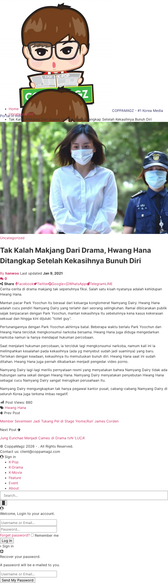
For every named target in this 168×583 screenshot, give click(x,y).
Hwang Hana (15, 407)
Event (13, 483)
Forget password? (15, 535)
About (14, 488)
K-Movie (15, 472)
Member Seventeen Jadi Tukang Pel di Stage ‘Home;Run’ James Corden (59, 421)
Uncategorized (12, 238)
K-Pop (14, 462)
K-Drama (16, 467)
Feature (15, 478)
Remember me (47, 535)
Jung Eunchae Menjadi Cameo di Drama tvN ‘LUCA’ (42, 438)
